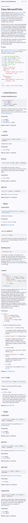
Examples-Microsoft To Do (11, 50)
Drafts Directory (7, 51)
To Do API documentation (18, 261)
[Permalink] (7, 47)
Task (18, 33)
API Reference (5, 30)
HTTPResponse (6, 286)
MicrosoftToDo (5, 6)
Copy (24, 56)
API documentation (6, 113)
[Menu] (25, 1)
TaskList (24, 33)
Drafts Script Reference (8, 1)
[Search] (22, 1)
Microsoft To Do (18, 12)
